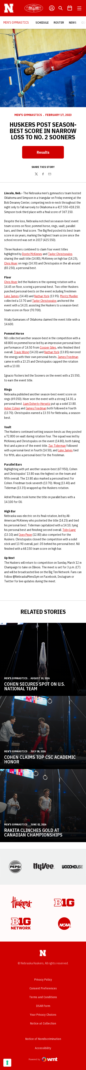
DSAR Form (43, 1006)
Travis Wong (21, 352)
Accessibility (43, 1048)
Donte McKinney (32, 254)
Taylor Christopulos (60, 254)
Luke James (11, 296)
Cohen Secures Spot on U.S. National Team (34, 686)
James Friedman (68, 357)
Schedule (42, 22)
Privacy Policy (43, 979)
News (72, 22)
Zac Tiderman (57, 446)
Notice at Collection (43, 1023)
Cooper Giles (48, 347)
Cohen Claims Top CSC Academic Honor (40, 759)
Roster (59, 22)
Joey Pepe (25, 535)
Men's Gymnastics (28, 115)
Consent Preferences (43, 988)
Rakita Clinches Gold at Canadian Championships (33, 832)
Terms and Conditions (43, 997)
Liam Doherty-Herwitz (36, 404)
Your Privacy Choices (43, 1015)
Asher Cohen (12, 408)
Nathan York (41, 296)
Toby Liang (69, 530)
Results (50, 153)
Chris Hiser (11, 263)
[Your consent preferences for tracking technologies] (7, 1063)
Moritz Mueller (69, 296)
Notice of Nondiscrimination (43, 1039)
